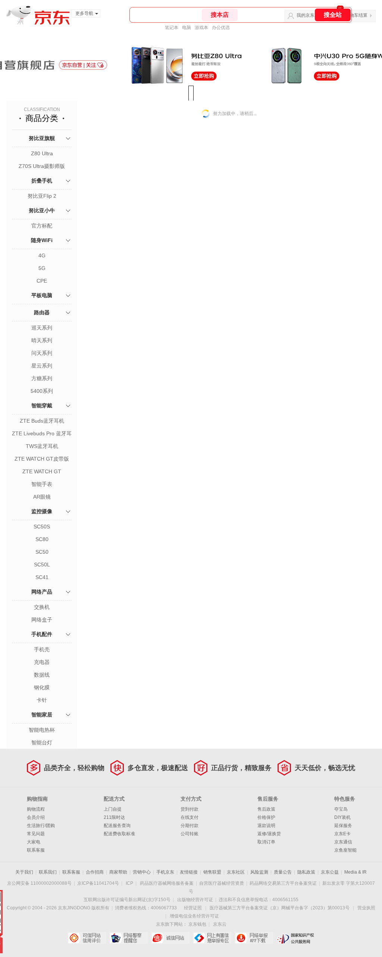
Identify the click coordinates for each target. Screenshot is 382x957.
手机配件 (41, 634)
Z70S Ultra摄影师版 (42, 166)
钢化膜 (42, 687)
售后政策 (266, 809)
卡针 (42, 700)
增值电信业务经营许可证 (194, 916)
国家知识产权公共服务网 (295, 938)
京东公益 (330, 872)
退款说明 (266, 825)
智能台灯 (41, 742)
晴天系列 (41, 340)
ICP (129, 883)
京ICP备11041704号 (98, 883)
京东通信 (343, 842)
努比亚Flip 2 (42, 196)
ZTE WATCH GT (41, 471)
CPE (42, 281)
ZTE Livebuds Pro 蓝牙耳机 (42, 434)
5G (42, 268)
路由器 (42, 312)
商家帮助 (118, 872)
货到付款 (189, 809)
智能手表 (41, 484)
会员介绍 (36, 817)
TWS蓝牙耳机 (42, 446)
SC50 (41, 552)
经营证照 (193, 907)
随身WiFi (42, 240)
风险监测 (259, 872)
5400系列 (42, 391)
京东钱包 (197, 924)
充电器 (42, 662)
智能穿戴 (41, 405)
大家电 (33, 842)
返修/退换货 (269, 833)
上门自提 (113, 809)
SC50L (42, 564)
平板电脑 (41, 295)
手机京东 (165, 872)
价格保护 (266, 817)
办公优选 (221, 27)
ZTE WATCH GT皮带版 (42, 459)
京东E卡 (342, 833)
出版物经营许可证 (195, 899)
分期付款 (189, 825)
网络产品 (41, 592)
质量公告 (283, 872)
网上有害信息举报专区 (212, 938)
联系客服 (36, 850)
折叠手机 (41, 181)
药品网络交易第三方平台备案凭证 (283, 883)
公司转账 (189, 833)
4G (42, 255)
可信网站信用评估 (87, 938)
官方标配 (41, 226)
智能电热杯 (42, 730)
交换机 (42, 607)
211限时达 (114, 817)
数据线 (42, 675)
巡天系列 (41, 328)
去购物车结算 (354, 15)
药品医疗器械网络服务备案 (167, 883)
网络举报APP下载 (254, 938)
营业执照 (366, 907)
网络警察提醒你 (128, 938)
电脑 (186, 27)
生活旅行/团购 (41, 825)
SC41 (41, 577)
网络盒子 (41, 620)
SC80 (41, 539)
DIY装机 (342, 817)
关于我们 (24, 872)
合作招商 (95, 872)
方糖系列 (41, 378)
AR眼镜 (42, 497)
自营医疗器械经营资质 (221, 883)
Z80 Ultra (42, 153)
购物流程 (36, 809)
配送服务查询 (117, 825)
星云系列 (41, 366)
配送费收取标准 (119, 833)
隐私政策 (306, 872)
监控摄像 (41, 511)
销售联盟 (212, 872)
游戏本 (201, 27)
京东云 (219, 924)
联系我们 (48, 872)
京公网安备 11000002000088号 (39, 883)
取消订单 (266, 842)
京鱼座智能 (345, 850)
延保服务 (343, 825)
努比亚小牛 (42, 210)
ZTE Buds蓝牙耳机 (42, 421)
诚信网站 (170, 938)
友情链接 (189, 872)
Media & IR (355, 872)
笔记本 (171, 27)
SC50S (42, 527)
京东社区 (236, 872)
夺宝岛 (341, 809)
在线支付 (189, 817)
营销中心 (142, 872)
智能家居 (41, 715)
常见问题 (36, 833)
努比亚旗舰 (42, 138)
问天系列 (41, 353)
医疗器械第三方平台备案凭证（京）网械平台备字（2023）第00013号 (280, 907)
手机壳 (42, 649)
